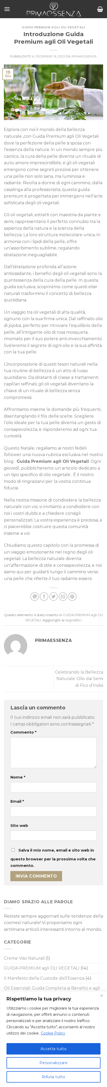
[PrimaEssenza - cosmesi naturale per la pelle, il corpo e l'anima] (53, 9)
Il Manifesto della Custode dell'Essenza (44, 978)
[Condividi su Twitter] (53, 596)
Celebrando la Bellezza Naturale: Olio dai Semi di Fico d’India (79, 679)
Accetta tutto (53, 1048)
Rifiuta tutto (53, 1077)
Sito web (19, 825)
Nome (17, 777)
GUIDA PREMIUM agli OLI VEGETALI (53, 27)
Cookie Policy (53, 1033)
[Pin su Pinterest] (72, 596)
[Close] (101, 995)
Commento (23, 732)
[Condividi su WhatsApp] (34, 596)
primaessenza (84, 56)
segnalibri (73, 620)
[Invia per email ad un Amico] (63, 596)
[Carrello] (100, 9)
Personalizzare (53, 1062)
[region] (53, 1039)
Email (17, 801)
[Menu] (7, 9)
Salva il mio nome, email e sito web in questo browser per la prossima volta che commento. (53, 858)
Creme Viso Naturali (24, 958)
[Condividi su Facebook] (44, 596)
